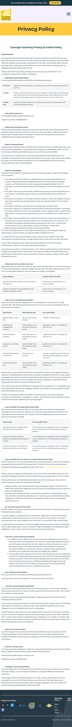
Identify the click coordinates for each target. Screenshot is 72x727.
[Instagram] (3, 705)
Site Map (69, 699)
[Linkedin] (12, 705)
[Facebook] (3, 710)
